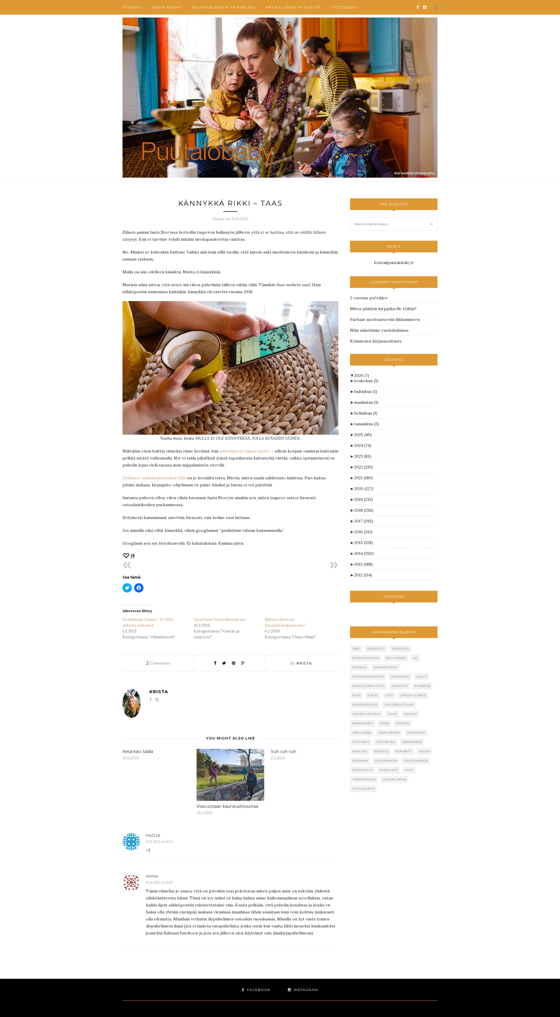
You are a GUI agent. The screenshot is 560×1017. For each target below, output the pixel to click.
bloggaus (400, 648)
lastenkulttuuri (399, 704)
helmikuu (365, 413)
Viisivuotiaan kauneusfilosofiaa (227, 806)
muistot (403, 723)
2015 (363, 542)
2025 (363, 434)
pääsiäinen (412, 742)
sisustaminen (416, 760)
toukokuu (366, 380)
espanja (359, 667)
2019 (363, 499)
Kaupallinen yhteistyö (293, 7)
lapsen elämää (413, 695)
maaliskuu (366, 402)
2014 (364, 553)
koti (389, 695)
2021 (363, 477)
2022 (363, 467)
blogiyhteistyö (365, 658)
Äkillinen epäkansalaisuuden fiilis (154, 477)
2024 (362, 445)
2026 (361, 375)
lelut (392, 714)
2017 (363, 521)
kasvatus (400, 686)
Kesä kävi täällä (138, 751)
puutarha (361, 742)
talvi (409, 770)
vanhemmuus (364, 779)
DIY (415, 658)
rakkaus (359, 751)
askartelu (376, 648)
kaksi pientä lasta (368, 686)
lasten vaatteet (366, 714)
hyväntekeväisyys (368, 676)
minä (384, 723)
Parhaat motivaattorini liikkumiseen (385, 319)
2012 (363, 575)
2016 (363, 531)
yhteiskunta (363, 788)
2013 (363, 564)
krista (304, 663)
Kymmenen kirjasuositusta (375, 341)
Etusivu (132, 7)
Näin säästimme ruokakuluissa (379, 330)
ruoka (424, 751)
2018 (363, 510)
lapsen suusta (364, 704)
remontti (404, 751)
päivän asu (386, 742)
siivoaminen (386, 760)
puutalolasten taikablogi (224, 7)
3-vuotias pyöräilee (369, 297)
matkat (410, 714)
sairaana (360, 760)
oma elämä (361, 732)
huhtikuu (365, 391)
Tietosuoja (344, 7)
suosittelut (362, 770)
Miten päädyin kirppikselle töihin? (383, 308)
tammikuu (366, 424)
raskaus (381, 751)
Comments (158, 663)
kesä (356, 695)
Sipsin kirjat (166, 7)
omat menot (389, 732)
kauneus (422, 686)
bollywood (396, 658)
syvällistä (389, 770)
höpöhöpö (400, 676)
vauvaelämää (394, 779)
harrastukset (386, 667)
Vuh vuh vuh (283, 751)
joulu (421, 676)
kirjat (373, 695)
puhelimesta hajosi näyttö (245, 451)
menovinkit (362, 723)
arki (356, 648)
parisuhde (416, 732)
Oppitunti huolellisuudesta (220, 619)
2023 (362, 456)
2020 (363, 488)
